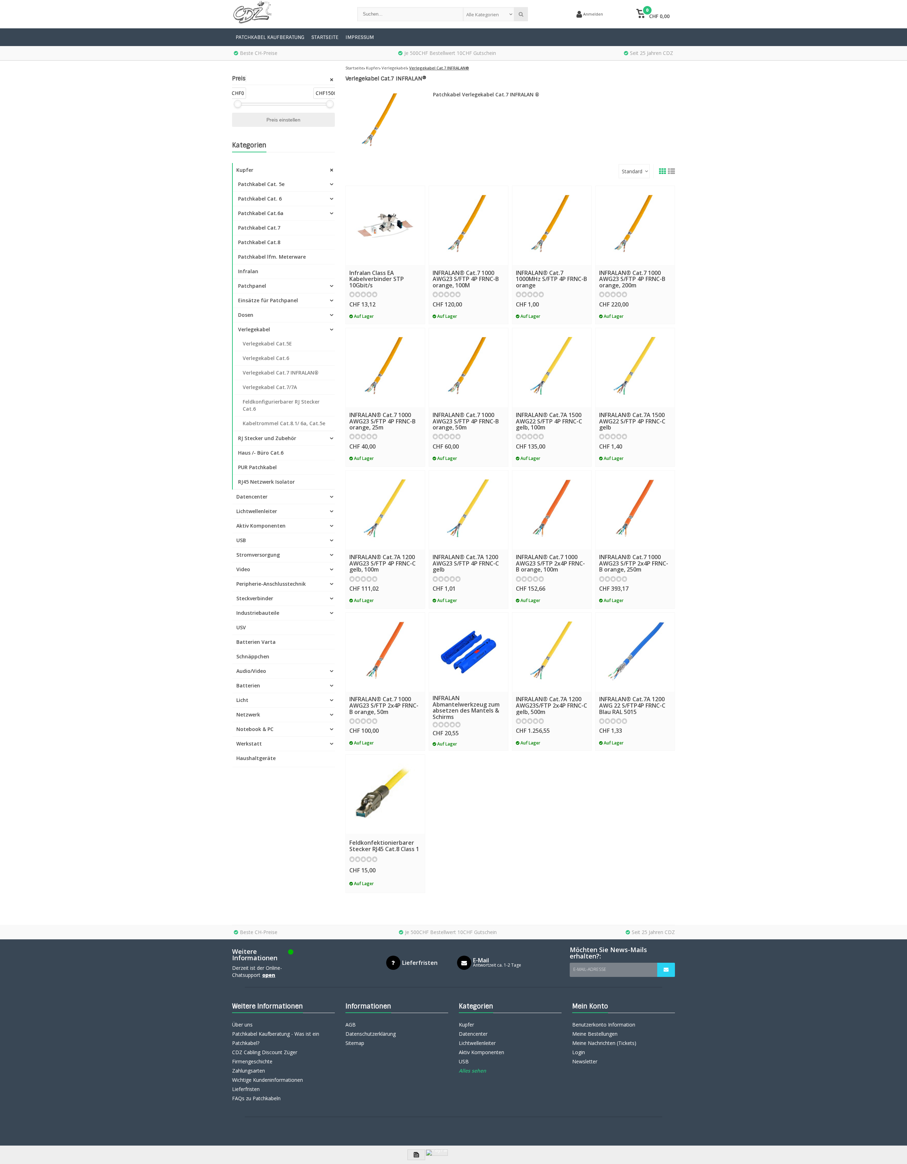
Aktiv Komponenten (261, 525)
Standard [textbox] (632, 171)
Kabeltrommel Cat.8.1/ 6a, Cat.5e (284, 423)
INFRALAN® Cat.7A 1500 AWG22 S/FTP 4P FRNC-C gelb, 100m (549, 421)
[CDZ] (287, 14)
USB (241, 540)
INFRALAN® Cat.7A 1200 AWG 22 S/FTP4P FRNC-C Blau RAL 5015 (632, 705)
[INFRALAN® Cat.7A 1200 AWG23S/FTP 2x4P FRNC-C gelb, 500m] (551, 652)
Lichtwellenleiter (256, 511)
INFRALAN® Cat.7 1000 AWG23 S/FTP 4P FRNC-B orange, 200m (632, 279)
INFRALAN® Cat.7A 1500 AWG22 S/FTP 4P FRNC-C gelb (632, 421)
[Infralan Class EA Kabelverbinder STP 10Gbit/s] (385, 225)
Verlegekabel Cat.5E (267, 343)
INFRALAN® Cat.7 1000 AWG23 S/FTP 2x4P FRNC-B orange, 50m (383, 705)
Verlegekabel (254, 329)
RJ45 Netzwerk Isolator (266, 481)
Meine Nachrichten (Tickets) (604, 1043)
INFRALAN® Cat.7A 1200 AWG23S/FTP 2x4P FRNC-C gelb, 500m (551, 705)
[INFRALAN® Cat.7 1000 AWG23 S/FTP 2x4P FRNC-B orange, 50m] (385, 652)
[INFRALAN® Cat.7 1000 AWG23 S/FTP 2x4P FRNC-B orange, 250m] (635, 510)
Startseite (324, 37)
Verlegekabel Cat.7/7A (270, 387)
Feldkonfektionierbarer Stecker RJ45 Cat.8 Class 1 (384, 846)
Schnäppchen (252, 656)
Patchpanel (252, 285)
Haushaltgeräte (256, 758)
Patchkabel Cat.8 (259, 242)
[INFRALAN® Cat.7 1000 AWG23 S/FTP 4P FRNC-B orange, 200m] (635, 225)
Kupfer (244, 170)
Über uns (242, 1024)
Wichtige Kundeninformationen (267, 1079)
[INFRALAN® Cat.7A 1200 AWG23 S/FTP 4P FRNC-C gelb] (468, 510)
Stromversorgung (258, 554)
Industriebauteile (257, 612)
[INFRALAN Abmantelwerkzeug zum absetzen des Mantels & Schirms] (468, 652)
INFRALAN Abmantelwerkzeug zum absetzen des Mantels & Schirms (466, 707)
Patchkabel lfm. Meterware (272, 256)
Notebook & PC (255, 729)
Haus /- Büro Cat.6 (260, 452)
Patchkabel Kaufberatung (270, 37)
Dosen (245, 314)
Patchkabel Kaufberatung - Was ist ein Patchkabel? (275, 1038)
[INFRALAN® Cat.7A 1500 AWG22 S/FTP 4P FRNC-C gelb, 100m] (551, 367)
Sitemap (354, 1043)
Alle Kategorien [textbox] (482, 14)
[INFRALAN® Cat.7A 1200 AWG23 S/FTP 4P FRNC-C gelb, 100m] (385, 510)
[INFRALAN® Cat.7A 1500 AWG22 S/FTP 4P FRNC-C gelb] (635, 367)
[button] (653, 14)
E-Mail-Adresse (589, 969)
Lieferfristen (246, 1089)
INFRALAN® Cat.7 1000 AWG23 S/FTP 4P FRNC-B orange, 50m (466, 421)
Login (578, 1052)
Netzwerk (248, 714)
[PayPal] (437, 1152)
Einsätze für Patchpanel (268, 300)
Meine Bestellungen (595, 1033)
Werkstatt (249, 743)
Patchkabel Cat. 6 (260, 198)
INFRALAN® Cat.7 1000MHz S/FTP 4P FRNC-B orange (551, 279)
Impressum (359, 37)
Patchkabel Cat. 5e (261, 184)
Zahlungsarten (248, 1070)
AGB (350, 1024)
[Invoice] (416, 1154)
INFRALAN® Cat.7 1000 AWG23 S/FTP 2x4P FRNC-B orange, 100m (550, 563)
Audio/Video (251, 671)
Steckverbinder (254, 598)
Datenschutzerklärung (370, 1033)
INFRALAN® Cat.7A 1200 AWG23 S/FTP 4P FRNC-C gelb (466, 563)
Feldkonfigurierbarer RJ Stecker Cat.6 (281, 405)
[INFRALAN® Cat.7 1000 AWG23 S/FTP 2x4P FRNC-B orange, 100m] (551, 510)
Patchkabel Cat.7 (259, 227)
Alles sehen (472, 1070)
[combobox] (488, 14)
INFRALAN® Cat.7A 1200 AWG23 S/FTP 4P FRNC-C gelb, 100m (382, 563)
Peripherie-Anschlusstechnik (271, 583)
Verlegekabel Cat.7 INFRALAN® (281, 372)
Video (243, 569)
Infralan (248, 271)
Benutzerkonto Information (603, 1024)
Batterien (248, 685)
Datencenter (251, 496)
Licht (242, 700)
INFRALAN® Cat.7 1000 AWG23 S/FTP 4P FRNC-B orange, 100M (466, 279)
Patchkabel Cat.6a (260, 213)
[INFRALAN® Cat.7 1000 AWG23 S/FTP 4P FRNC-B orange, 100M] (468, 225)
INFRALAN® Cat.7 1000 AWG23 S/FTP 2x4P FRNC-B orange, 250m (633, 563)
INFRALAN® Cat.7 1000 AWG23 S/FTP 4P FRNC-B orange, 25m (382, 421)
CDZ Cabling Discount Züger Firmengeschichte (264, 1057)
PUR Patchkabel (257, 467)
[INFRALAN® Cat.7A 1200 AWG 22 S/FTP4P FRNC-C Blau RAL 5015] (635, 652)
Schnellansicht (385, 255)
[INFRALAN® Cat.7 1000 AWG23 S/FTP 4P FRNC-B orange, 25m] (385, 367)
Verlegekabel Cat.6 (266, 358)
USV (241, 627)
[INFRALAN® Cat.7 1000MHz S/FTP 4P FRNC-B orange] (551, 225)
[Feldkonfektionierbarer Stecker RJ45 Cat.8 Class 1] (385, 794)
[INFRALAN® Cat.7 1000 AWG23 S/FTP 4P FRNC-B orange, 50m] (468, 367)
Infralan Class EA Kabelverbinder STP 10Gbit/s (376, 279)
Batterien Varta (256, 642)
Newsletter (584, 1061)
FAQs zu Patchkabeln (256, 1098)
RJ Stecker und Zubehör (267, 438)
